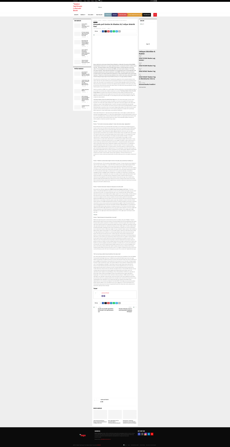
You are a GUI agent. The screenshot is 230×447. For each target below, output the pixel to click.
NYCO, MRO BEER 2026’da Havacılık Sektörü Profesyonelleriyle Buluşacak (114, 422)
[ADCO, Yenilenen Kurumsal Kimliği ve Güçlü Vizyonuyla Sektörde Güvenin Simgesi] (77, 98)
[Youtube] (152, 434)
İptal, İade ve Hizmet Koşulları (151, 445)
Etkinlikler (108, 14)
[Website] (104, 296)
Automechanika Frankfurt (147, 84)
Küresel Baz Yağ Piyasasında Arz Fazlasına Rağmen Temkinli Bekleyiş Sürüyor (85, 43)
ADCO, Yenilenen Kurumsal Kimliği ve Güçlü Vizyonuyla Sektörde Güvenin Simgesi (85, 98)
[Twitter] (142, 434)
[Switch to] (100, 1)
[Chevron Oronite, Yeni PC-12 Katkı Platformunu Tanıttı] (77, 62)
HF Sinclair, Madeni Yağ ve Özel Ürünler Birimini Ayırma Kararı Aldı (85, 34)
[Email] (102, 296)
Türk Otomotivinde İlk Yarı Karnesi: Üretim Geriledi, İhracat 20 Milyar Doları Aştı (100, 422)
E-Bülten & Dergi (122, 14)
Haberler (82, 14)
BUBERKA (99, 445)
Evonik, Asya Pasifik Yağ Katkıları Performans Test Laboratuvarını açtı (105, 310)
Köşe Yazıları (99, 14)
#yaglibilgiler (146, 14)
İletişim (96, 0)
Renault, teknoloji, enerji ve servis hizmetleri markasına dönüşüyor (125, 310)
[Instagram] (145, 434)
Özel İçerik (90, 14)
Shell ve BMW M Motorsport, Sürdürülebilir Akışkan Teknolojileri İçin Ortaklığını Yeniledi (86, 52)
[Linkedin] (148, 434)
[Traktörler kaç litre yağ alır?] (77, 107)
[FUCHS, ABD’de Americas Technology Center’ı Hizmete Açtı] (77, 26)
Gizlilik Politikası (142, 445)
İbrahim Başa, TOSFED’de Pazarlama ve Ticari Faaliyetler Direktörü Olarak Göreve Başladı (129, 422)
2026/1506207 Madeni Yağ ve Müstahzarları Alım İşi (147, 78)
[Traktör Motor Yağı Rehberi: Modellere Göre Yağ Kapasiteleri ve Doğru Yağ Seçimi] (77, 82)
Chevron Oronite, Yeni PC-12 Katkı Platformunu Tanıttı (86, 61)
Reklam (88, 0)
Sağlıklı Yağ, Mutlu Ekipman (85, 90)
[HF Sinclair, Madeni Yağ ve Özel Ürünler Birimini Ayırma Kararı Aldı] (77, 34)
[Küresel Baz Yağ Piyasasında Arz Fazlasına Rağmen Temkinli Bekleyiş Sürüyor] (77, 42)
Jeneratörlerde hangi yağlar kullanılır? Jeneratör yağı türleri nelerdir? (86, 73)
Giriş (81, 0)
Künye (85, 0)
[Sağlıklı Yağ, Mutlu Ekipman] (77, 91)
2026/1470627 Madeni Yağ (147, 71)
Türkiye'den (95, 22)
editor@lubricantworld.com (106, 439)
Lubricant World (98, 28)
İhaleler (115, 14)
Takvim (92, 0)
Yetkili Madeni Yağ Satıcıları (134, 14)
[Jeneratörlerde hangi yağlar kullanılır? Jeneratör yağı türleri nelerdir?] (77, 73)
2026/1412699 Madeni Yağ (147, 66)
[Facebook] (139, 434)
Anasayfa (76, 14)
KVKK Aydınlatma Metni (135, 445)
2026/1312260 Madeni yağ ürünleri (147, 59)
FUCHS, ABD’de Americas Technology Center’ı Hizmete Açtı (85, 25)
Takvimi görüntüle (142, 87)
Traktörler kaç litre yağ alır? (85, 106)
